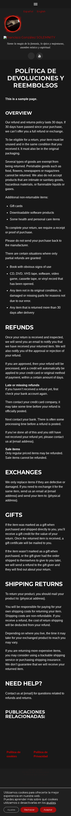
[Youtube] (39, 55)
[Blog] (31, 55)
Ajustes (11, 809)
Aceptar (48, 809)
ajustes (51, 802)
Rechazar (29, 809)
